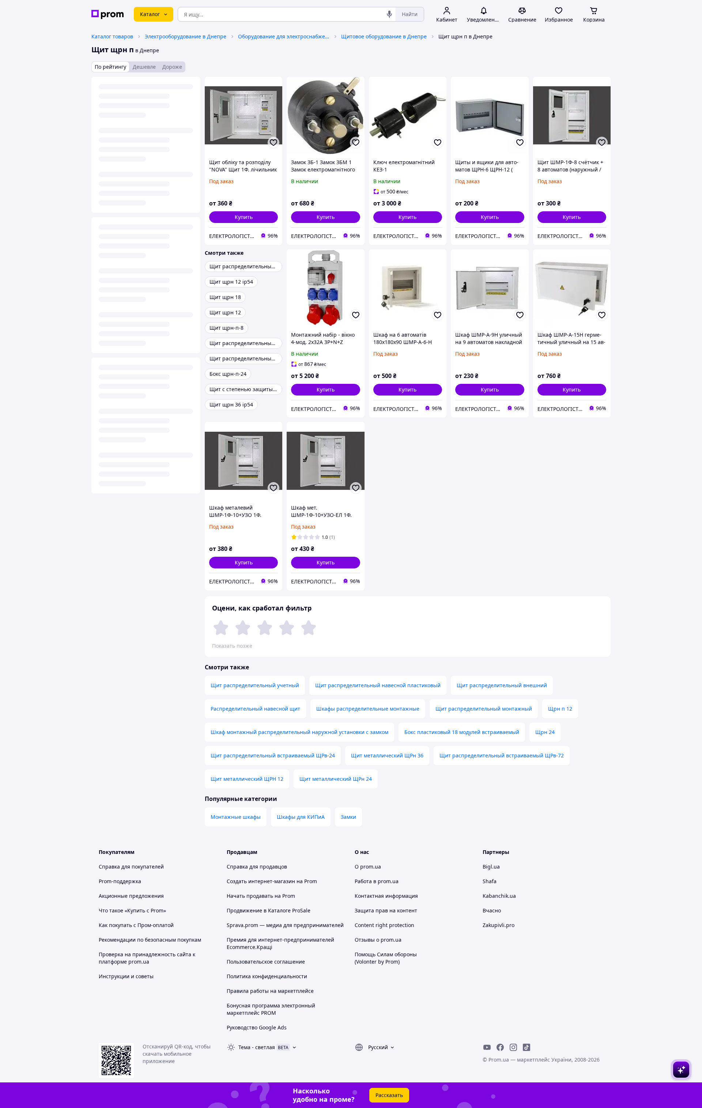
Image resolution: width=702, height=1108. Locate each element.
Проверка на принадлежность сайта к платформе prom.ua (147, 958)
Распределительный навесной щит (255, 708)
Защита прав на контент (386, 910)
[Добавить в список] (273, 142)
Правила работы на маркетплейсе (270, 990)
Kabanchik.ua (499, 895)
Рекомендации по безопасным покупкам (150, 939)
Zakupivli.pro (498, 925)
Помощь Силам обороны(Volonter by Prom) (386, 958)
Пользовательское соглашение (266, 961)
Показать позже (232, 645)
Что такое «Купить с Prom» (132, 910)
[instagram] (513, 1047)
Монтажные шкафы (236, 816)
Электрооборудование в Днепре (185, 36)
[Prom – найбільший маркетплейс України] (107, 14)
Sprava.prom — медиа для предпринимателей (285, 925)
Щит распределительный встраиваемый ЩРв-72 (501, 755)
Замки (348, 816)
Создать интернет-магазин (261, 881)
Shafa (490, 881)
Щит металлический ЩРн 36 (387, 755)
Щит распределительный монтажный (483, 708)
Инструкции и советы (126, 976)
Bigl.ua (491, 866)
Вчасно (492, 910)
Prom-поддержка (120, 881)
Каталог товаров (112, 36)
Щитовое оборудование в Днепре (384, 36)
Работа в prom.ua (377, 881)
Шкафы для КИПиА (301, 816)
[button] (243, 217)
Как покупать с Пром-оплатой (136, 925)
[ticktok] (526, 1047)
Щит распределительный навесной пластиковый (378, 685)
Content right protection (384, 925)
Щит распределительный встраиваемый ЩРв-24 (273, 755)
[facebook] (500, 1047)
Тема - (256, 1047)
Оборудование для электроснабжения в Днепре (283, 36)
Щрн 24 (545, 732)
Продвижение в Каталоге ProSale (268, 910)
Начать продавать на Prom (261, 895)
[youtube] (487, 1047)
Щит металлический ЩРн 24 (335, 778)
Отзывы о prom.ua (378, 939)
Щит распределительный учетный (255, 685)
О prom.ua (368, 866)
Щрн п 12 (560, 708)
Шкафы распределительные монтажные (367, 708)
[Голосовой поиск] (389, 14)
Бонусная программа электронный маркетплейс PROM (271, 1009)
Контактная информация (386, 895)
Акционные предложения (131, 895)
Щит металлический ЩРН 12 (247, 778)
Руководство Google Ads (257, 1027)
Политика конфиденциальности (267, 976)
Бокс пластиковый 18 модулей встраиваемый (461, 732)
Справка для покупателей (131, 866)
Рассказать (389, 1095)
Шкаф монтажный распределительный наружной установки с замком (299, 732)
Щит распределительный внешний (502, 685)
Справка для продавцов (257, 866)
